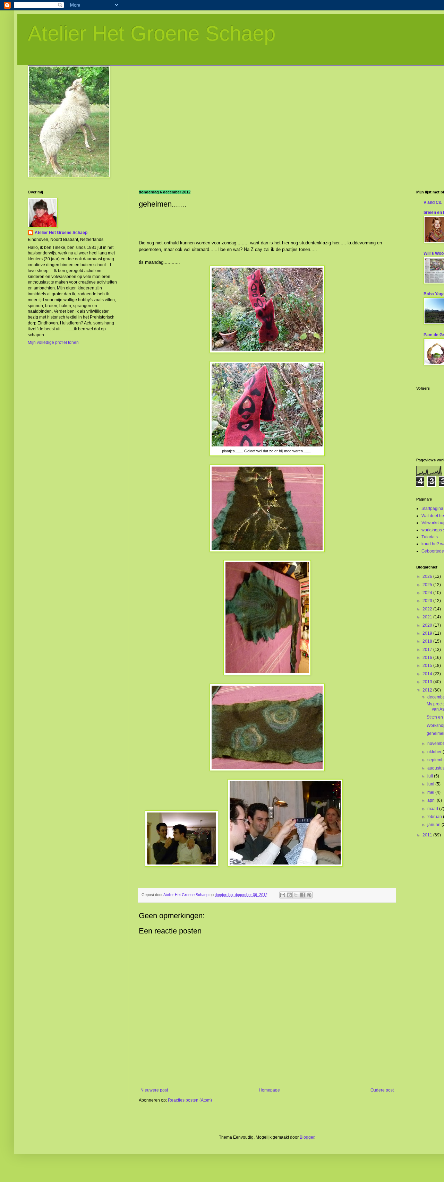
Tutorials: (430, 536)
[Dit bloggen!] (289, 895)
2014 (427, 673)
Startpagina (432, 508)
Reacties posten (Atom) (190, 1100)
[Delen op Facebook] (302, 895)
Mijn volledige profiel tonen (53, 342)
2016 (427, 657)
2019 (427, 633)
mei (431, 792)
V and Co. (433, 202)
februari (435, 816)
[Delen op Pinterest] (309, 895)
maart (433, 808)
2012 (427, 690)
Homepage (269, 1090)
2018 (427, 641)
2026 (427, 576)
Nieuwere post (154, 1090)
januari (434, 824)
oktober (435, 751)
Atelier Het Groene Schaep (151, 33)
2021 (427, 617)
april (432, 800)
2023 (427, 600)
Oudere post (382, 1090)
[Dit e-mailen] (282, 895)
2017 (427, 649)
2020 (427, 625)
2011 (427, 835)
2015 (427, 665)
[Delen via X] (295, 895)
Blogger (307, 1137)
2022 (427, 609)
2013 (427, 681)
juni (431, 784)
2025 (427, 584)
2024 (427, 592)
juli (430, 776)
